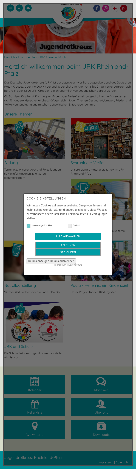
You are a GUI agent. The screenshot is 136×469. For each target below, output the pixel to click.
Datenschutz (75, 264)
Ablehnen (68, 245)
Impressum (60, 264)
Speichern (68, 252)
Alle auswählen (68, 236)
